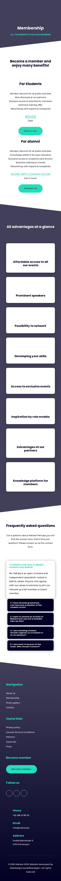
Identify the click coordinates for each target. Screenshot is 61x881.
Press (9, 746)
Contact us (30, 188)
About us (10, 693)
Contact (10, 707)
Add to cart (30, 131)
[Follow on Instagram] (24, 793)
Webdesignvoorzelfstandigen (25, 868)
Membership (12, 698)
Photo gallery (13, 703)
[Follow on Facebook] (9, 793)
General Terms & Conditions (20, 732)
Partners (10, 737)
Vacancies (11, 742)
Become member (21, 769)
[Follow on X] (16, 793)
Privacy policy (13, 727)
